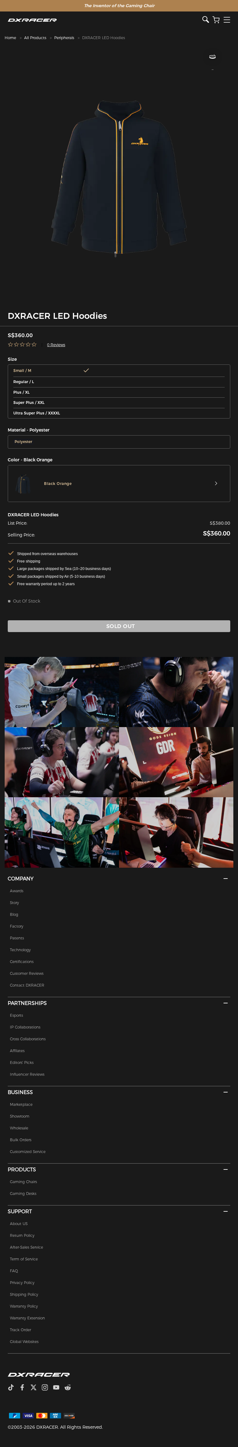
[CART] (216, 20)
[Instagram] (47, 1388)
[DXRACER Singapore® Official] (105, 20)
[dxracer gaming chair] (62, 692)
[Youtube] (58, 1388)
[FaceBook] (24, 1388)
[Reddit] (70, 1388)
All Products (35, 37)
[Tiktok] (13, 1388)
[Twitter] (36, 1388)
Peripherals (64, 37)
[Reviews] (22, 344)
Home (10, 37)
